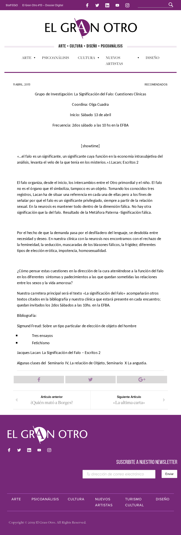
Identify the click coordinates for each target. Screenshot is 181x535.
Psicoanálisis (55, 57)
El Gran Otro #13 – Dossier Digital (42, 5)
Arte (24, 58)
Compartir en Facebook (39, 379)
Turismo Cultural (134, 502)
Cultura (84, 58)
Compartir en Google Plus (142, 379)
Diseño (152, 57)
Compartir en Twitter (90, 379)
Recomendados (156, 84)
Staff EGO (12, 5)
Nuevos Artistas (112, 60)
